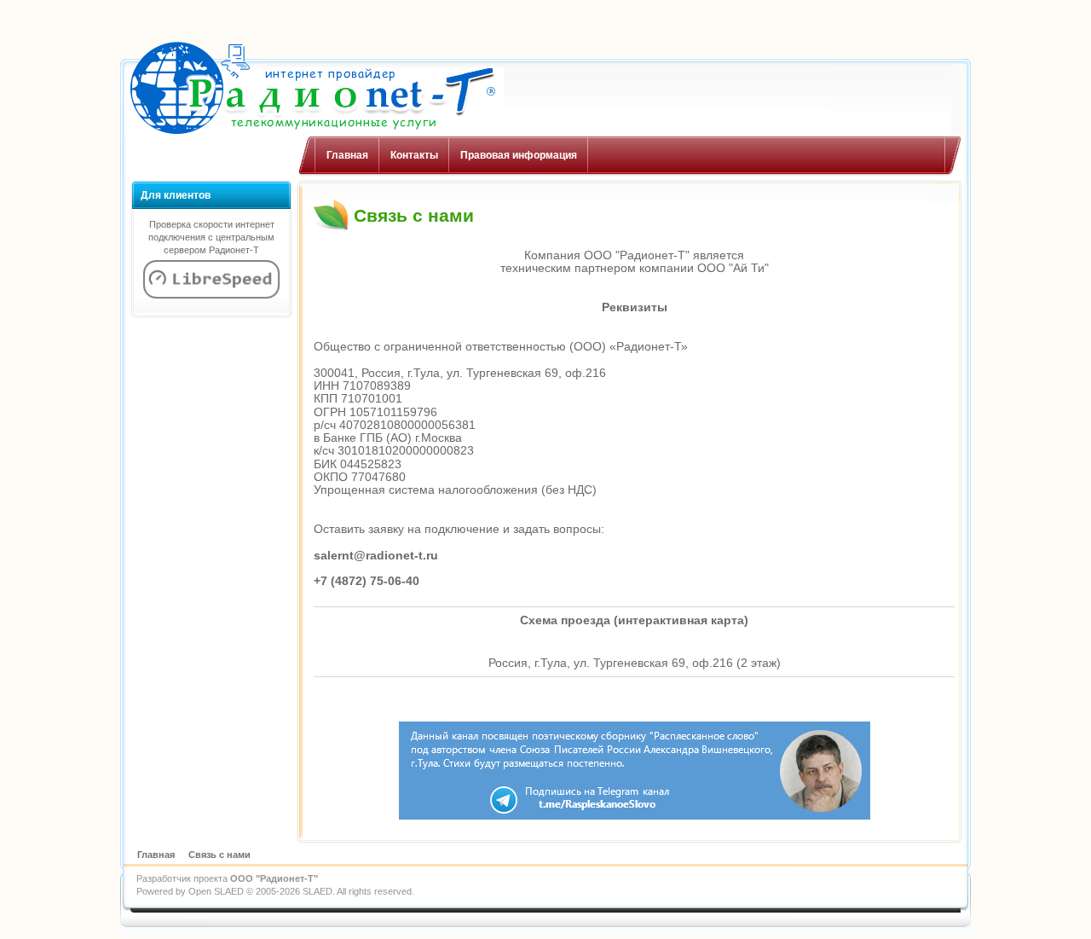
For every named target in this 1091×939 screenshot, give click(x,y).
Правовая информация (518, 155)
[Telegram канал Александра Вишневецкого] (634, 816)
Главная (347, 155)
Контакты (414, 155)
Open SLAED (216, 891)
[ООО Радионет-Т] (312, 88)
